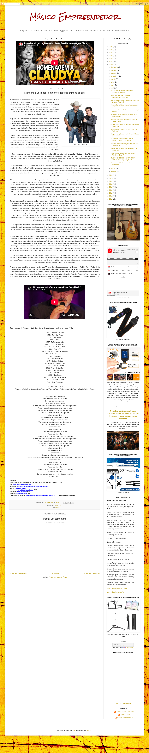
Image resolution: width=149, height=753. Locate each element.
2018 (111, 178)
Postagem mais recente (18, 573)
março (113, 168)
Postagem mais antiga (92, 573)
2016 (111, 184)
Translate (129, 647)
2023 (111, 55)
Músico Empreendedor (74, 16)
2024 (111, 52)
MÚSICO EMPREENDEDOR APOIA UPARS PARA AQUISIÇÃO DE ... (122, 159)
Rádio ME (126, 297)
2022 (111, 58)
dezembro (114, 67)
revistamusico (120, 297)
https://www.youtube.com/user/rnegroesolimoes (40, 495)
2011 (111, 199)
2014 (111, 190)
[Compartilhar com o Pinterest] (73, 503)
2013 (111, 193)
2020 (111, 64)
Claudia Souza (125, 715)
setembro (114, 76)
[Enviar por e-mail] (64, 503)
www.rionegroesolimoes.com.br (22, 484)
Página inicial (55, 573)
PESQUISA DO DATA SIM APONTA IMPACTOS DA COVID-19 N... (122, 139)
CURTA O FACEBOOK (124, 703)
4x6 (74, 730)
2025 (111, 49)
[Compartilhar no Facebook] (71, 503)
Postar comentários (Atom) (58, 577)
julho (113, 82)
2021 (111, 61)
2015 (111, 187)
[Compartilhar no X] (69, 503)
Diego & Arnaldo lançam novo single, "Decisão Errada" (123, 154)
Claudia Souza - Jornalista (125, 712)
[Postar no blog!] (66, 503)
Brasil (57, 508)
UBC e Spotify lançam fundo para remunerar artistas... (122, 91)
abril (112, 88)
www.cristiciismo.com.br (115, 592)
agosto (113, 79)
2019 (111, 175)
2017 (111, 181)
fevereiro (114, 171)
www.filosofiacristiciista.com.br (117, 588)
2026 (111, 47)
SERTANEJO (59, 505)
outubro (114, 73)
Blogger (88, 730)
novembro (114, 70)
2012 (111, 196)
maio (113, 85)
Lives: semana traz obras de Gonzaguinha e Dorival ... (120, 96)
